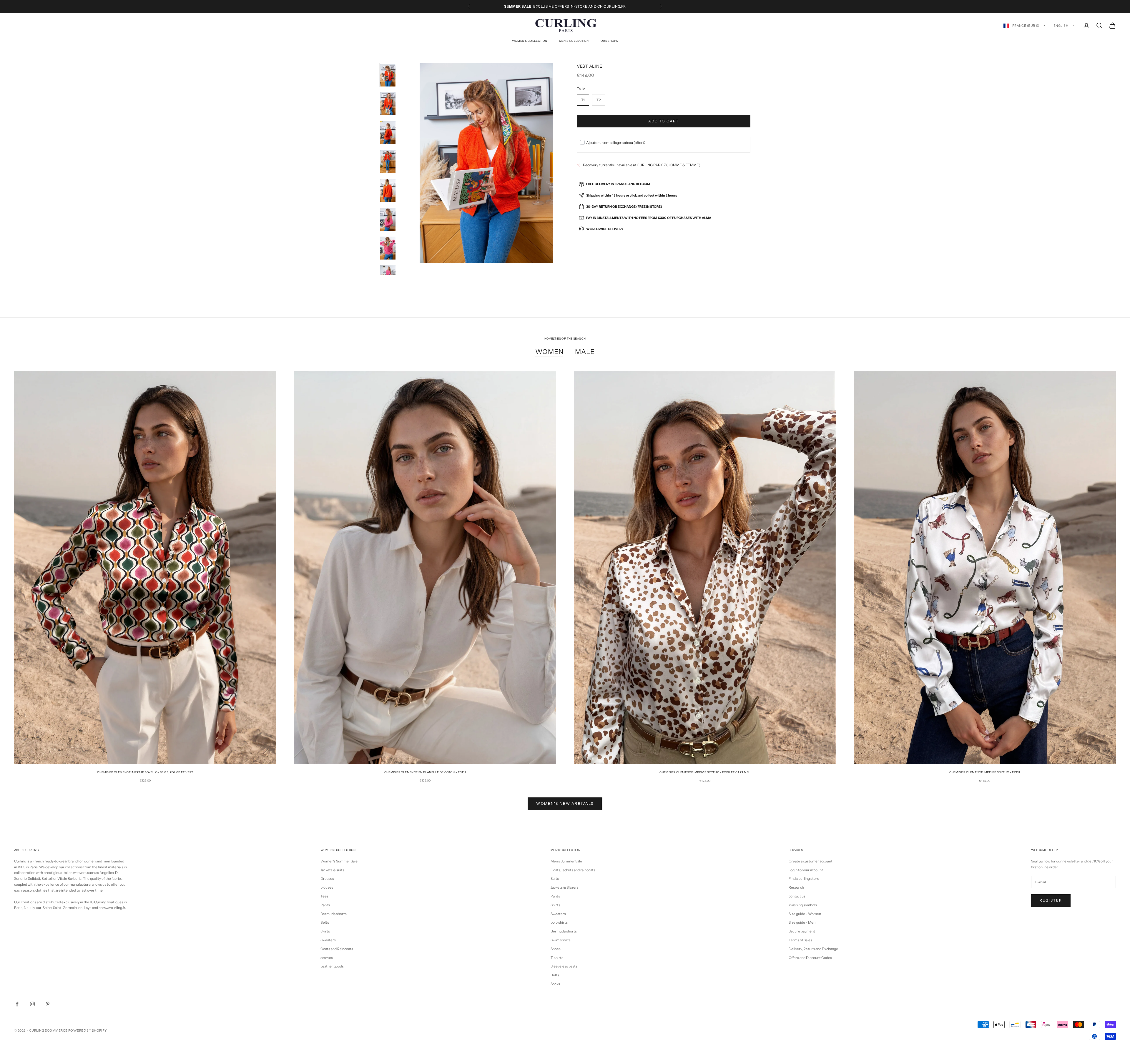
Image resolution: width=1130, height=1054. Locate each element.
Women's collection (529, 40)
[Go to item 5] (388, 190)
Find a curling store (804, 878)
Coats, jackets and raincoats (573, 870)
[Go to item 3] (388, 133)
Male (585, 352)
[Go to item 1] (388, 75)
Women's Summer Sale (339, 861)
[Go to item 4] (388, 161)
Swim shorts (561, 940)
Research (796, 887)
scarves (326, 957)
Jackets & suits (332, 870)
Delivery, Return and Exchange (813, 949)
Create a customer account (810, 861)
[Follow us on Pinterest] (48, 1004)
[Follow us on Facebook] (17, 1004)
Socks (555, 984)
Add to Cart (663, 121)
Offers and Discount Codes (810, 957)
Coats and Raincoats (336, 949)
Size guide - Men (802, 922)
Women (549, 352)
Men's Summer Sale (566, 861)
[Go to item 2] (388, 104)
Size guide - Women (805, 914)
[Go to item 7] (388, 248)
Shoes (556, 949)
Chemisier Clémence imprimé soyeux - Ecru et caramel (704, 772)
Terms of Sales (800, 940)
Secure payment (802, 931)
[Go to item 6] (388, 219)
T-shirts (557, 957)
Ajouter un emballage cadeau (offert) (615, 142)
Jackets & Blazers (565, 887)
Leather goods (332, 966)
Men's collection (574, 40)
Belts (324, 922)
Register (1051, 900)
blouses (326, 887)
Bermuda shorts (333, 914)
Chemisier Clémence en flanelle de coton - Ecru (425, 772)
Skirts (325, 931)
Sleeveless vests (564, 966)
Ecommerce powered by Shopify (76, 1030)
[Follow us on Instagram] (32, 1004)
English (1060, 26)
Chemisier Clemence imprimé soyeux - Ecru (984, 772)
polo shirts (559, 922)
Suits (555, 878)
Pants (325, 905)
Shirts (555, 905)
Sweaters (328, 940)
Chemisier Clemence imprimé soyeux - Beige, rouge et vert (145, 772)
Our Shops (609, 40)
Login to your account (806, 870)
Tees (324, 896)
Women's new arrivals (565, 803)
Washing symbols (803, 905)
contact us (797, 896)
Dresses (327, 878)
